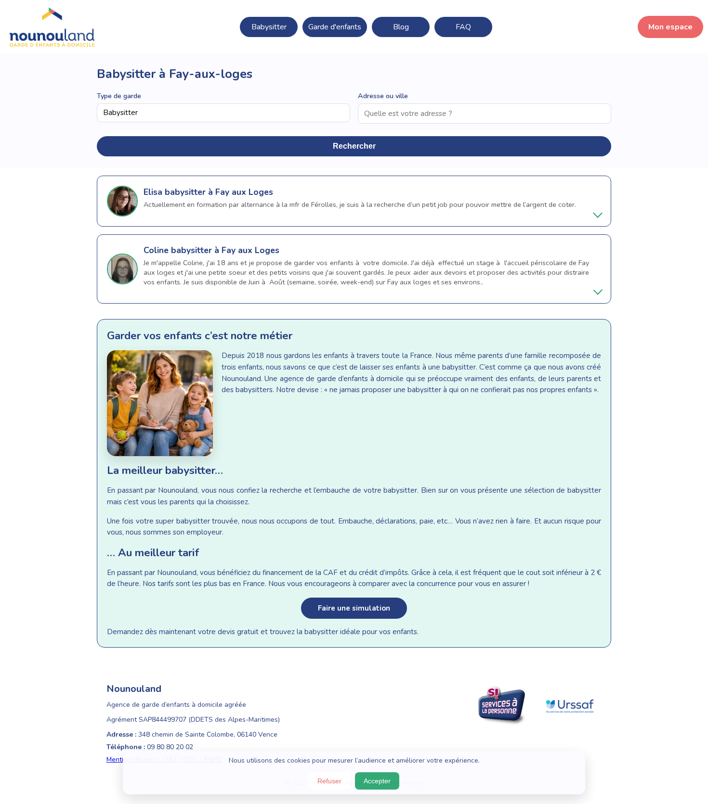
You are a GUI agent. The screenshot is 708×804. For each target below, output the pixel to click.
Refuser (329, 781)
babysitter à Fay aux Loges (219, 192)
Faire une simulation (354, 608)
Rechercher (354, 146)
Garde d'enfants (334, 27)
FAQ (463, 27)
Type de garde (119, 96)
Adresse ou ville (383, 96)
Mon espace (670, 27)
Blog (401, 27)
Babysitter (269, 27)
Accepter (377, 781)
